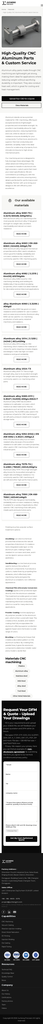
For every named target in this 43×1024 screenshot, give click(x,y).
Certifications (6, 997)
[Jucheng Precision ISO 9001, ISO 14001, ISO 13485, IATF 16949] (21, 956)
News (4, 980)
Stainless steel (21, 676)
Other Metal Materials (21, 696)
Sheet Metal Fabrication (10, 932)
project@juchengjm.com (12, 902)
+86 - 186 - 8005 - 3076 (11, 899)
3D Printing (6, 936)
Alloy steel (21, 686)
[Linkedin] (9, 912)
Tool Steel (21, 691)
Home (4, 9)
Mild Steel (22, 681)
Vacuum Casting (8, 925)
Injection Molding (8, 939)
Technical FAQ (7, 969)
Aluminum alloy (21, 671)
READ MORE (21, 234)
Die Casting (6, 943)
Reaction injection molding (11, 929)
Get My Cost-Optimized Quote (21, 839)
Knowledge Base (8, 973)
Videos (4, 1008)
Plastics (21, 666)
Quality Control (7, 977)
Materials (11, 9)
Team (4, 1005)
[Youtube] (14, 912)
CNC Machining (7, 922)
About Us (5, 990)
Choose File (12, 831)
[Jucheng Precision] (9, 3)
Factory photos (7, 1001)
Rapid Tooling (6, 947)
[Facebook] (3, 912)
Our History (6, 994)
